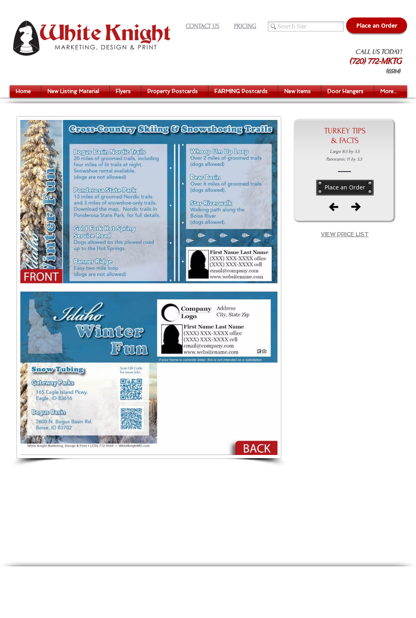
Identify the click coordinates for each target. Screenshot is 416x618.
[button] (75, 91)
